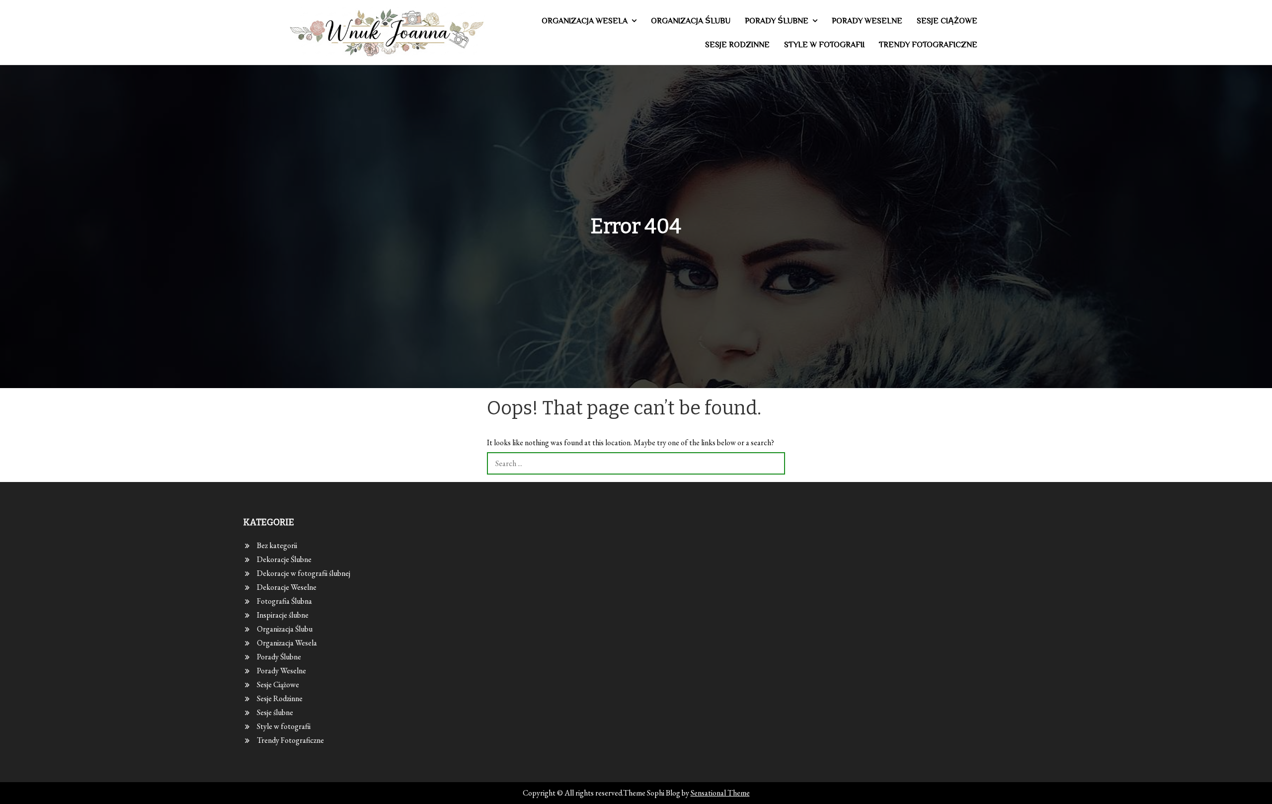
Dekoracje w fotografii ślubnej (303, 573)
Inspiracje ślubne (283, 615)
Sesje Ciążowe (947, 20)
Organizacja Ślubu (690, 20)
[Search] (774, 463)
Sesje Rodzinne (737, 44)
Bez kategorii (277, 545)
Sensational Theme (720, 793)
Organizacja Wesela (585, 20)
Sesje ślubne (275, 712)
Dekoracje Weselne (287, 587)
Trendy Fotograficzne (928, 44)
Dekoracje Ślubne (284, 559)
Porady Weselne (867, 20)
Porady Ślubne (776, 20)
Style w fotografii (824, 44)
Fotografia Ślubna (284, 601)
